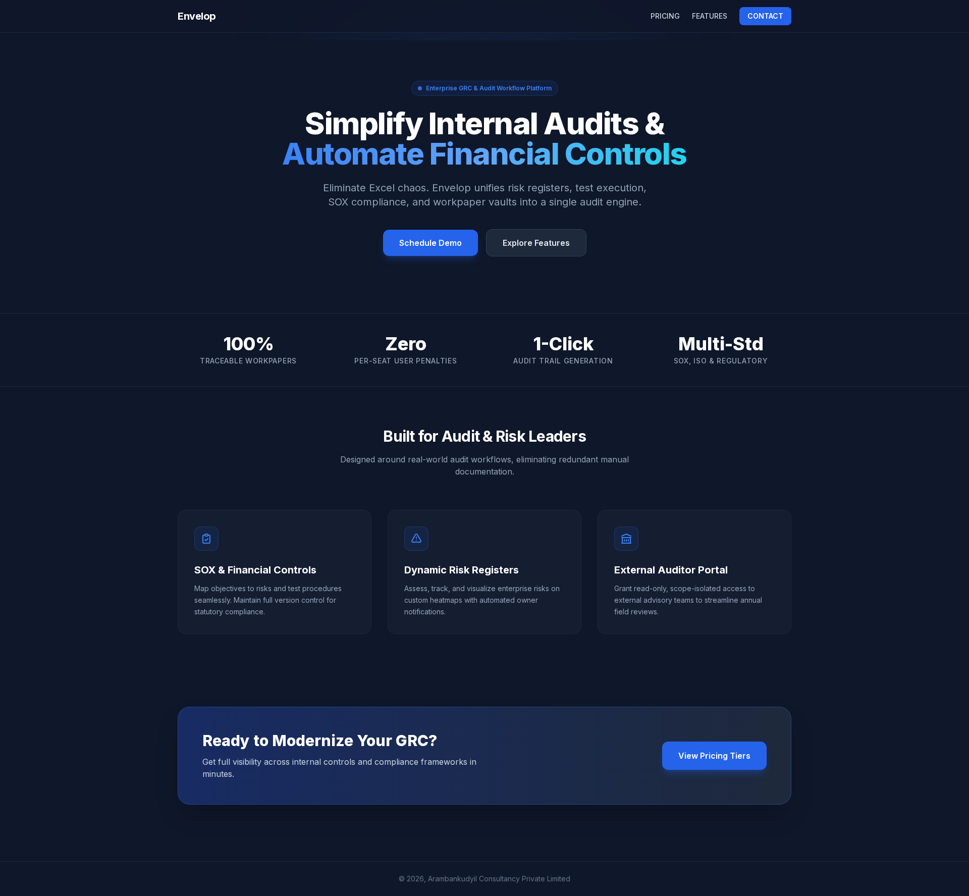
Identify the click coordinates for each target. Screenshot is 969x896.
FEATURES (709, 16)
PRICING (665, 16)
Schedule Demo (430, 243)
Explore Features (536, 243)
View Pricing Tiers (714, 756)
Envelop (197, 16)
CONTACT (765, 16)
